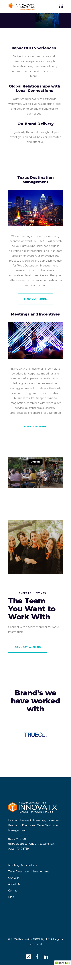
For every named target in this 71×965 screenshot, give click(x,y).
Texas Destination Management (28, 871)
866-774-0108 (17, 838)
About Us (14, 884)
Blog (11, 897)
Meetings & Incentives (22, 865)
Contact (13, 890)
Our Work (14, 878)
